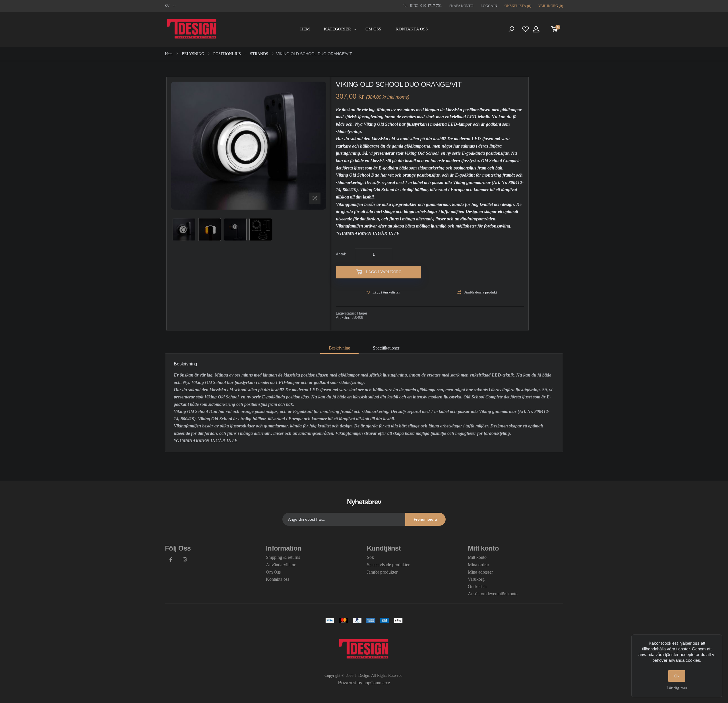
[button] (511, 29)
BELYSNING (192, 54)
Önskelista (477, 586)
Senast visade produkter (388, 564)
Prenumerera (425, 519)
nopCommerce (376, 682)
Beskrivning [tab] (339, 348)
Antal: (341, 254)
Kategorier (337, 29)
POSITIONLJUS (226, 54)
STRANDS (258, 54)
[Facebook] (170, 559)
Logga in (489, 6)
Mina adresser (480, 572)
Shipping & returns (283, 557)
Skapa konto (461, 6)
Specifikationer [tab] (386, 348)
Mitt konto (477, 557)
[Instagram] (185, 559)
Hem (305, 29)
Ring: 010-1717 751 (426, 5)
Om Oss (373, 29)
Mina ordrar (478, 564)
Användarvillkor (280, 564)
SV (167, 6)
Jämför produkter (382, 572)
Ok (676, 676)
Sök (370, 557)
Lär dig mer (677, 688)
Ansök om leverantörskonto (493, 593)
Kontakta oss (412, 29)
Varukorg (476, 579)
